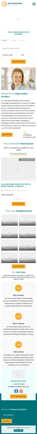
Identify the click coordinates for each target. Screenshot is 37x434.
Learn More (7, 134)
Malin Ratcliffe (18, 381)
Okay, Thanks (18, 430)
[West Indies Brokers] (12, 4)
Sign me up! (7, 421)
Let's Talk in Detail (18, 396)
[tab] (18, 154)
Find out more (25, 427)
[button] (14, 199)
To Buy (4, 40)
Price (22, 55)
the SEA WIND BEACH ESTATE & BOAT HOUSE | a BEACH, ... (16, 185)
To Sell (22, 40)
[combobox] (9, 54)
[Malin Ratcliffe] (18, 374)
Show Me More (18, 204)
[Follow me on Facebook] (16, 392)
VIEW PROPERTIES (18, 61)
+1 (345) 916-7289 (18, 384)
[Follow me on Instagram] (21, 392)
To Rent (13, 40)
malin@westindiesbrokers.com (18, 386)
